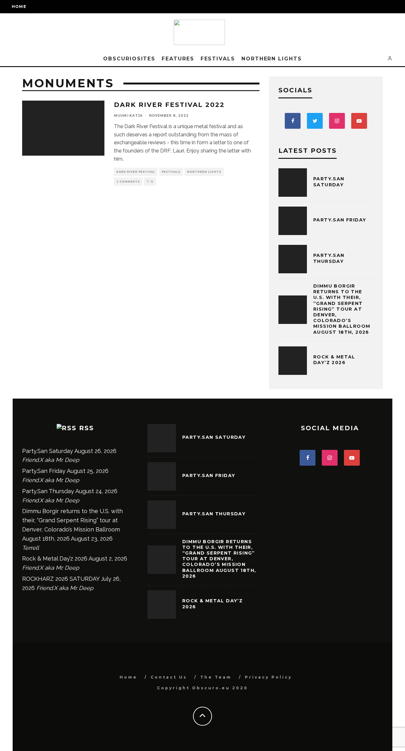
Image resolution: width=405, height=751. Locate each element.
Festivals (218, 59)
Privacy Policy (268, 677)
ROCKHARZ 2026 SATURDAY (60, 578)
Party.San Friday (339, 220)
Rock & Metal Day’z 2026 (334, 359)
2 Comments (128, 181)
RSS (86, 428)
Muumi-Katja (128, 116)
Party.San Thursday (329, 258)
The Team (216, 677)
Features (178, 59)
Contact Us (169, 677)
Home (19, 6)
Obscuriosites (129, 59)
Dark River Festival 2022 (169, 105)
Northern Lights (271, 59)
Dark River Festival (135, 171)
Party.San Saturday (329, 181)
